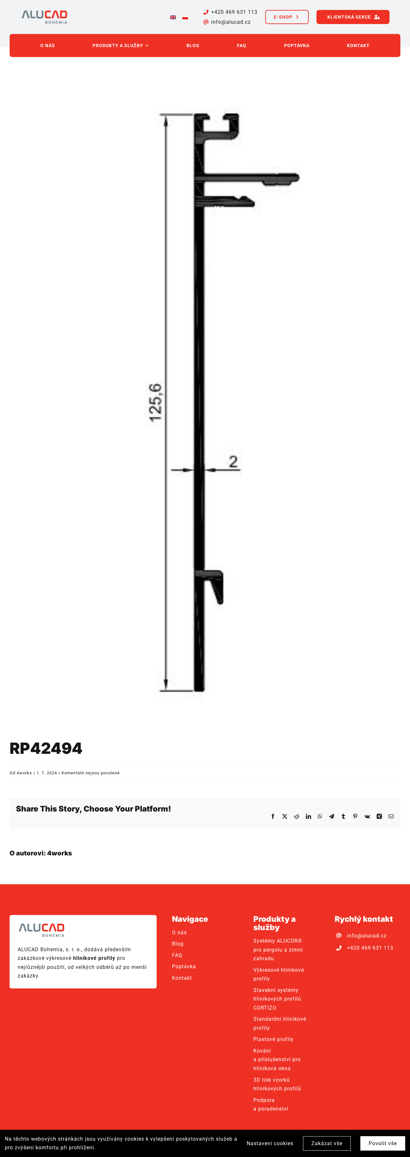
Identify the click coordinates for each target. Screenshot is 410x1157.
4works (24, 772)
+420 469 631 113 (234, 12)
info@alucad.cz (231, 22)
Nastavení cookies (270, 1143)
